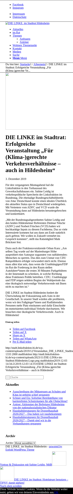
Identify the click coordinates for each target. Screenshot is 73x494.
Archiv (9, 442)
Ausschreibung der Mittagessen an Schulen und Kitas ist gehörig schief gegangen (39, 393)
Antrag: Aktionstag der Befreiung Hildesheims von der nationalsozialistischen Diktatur (38, 406)
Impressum (19, 13)
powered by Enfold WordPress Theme (33, 448)
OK (56, 492)
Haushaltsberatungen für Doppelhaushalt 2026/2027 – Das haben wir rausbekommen (37, 412)
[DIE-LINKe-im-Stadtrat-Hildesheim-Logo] (27, 23)
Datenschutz (19, 16)
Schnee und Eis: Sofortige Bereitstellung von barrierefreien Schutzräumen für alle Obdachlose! (40, 399)
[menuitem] (40, 13)
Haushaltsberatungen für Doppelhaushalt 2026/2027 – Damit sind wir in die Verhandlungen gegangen (35, 420)
